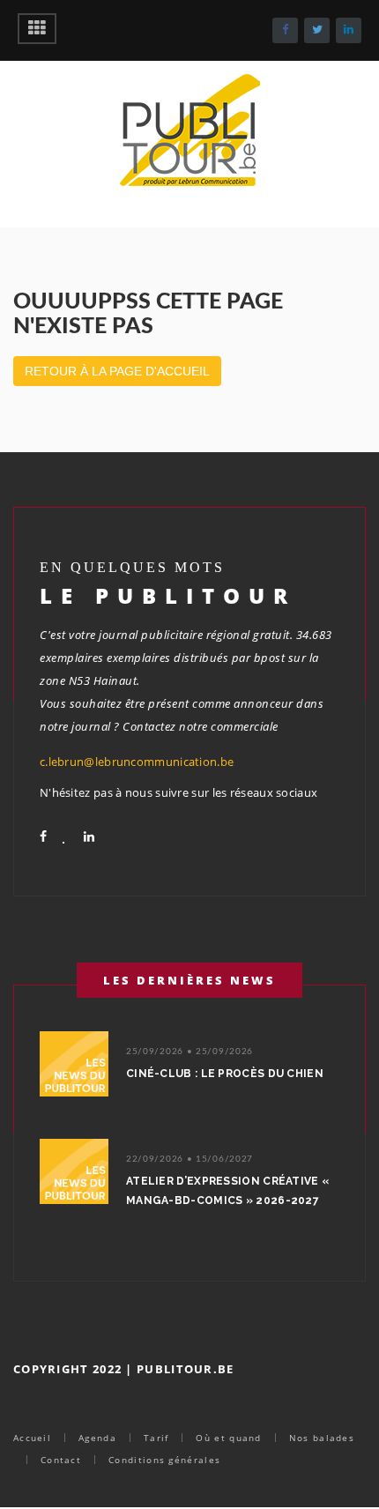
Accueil (32, 1437)
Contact (61, 1459)
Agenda (97, 1437)
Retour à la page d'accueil (117, 371)
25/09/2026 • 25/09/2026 (189, 1051)
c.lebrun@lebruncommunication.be (137, 761)
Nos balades (321, 1437)
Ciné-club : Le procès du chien (224, 1073)
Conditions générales (164, 1459)
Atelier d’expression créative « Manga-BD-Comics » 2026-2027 (227, 1191)
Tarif (156, 1437)
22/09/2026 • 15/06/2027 (189, 1159)
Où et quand (228, 1437)
